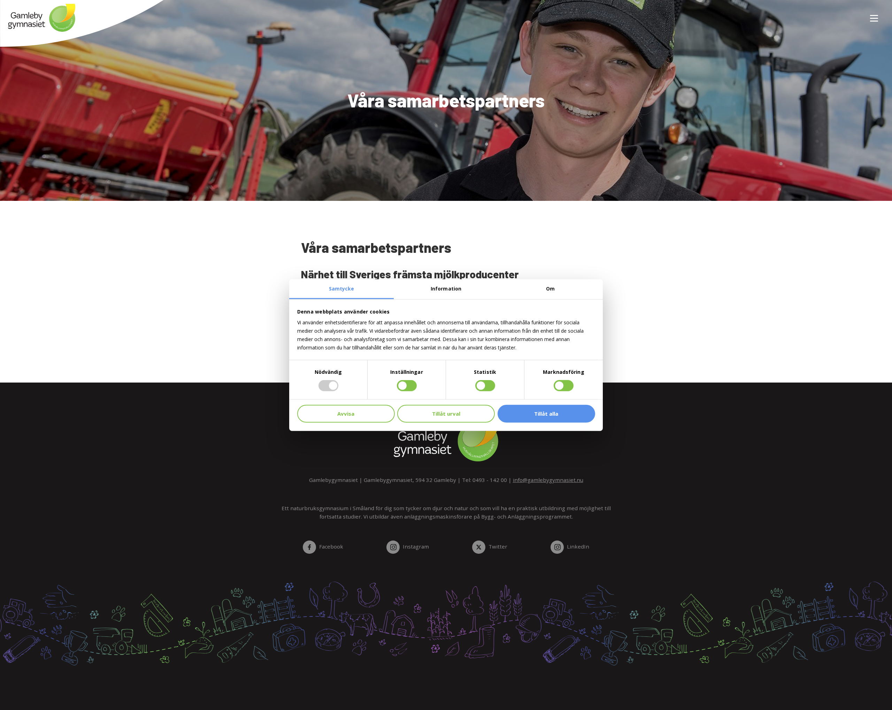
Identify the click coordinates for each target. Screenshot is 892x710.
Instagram (416, 546)
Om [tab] (550, 288)
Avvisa (345, 413)
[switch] (407, 385)
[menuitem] (871, 14)
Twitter (498, 546)
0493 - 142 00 (489, 479)
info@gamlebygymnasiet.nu (548, 479)
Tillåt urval (446, 413)
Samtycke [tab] (341, 288)
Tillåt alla (546, 413)
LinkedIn (578, 546)
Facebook (331, 546)
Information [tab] (446, 288)
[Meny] (874, 14)
